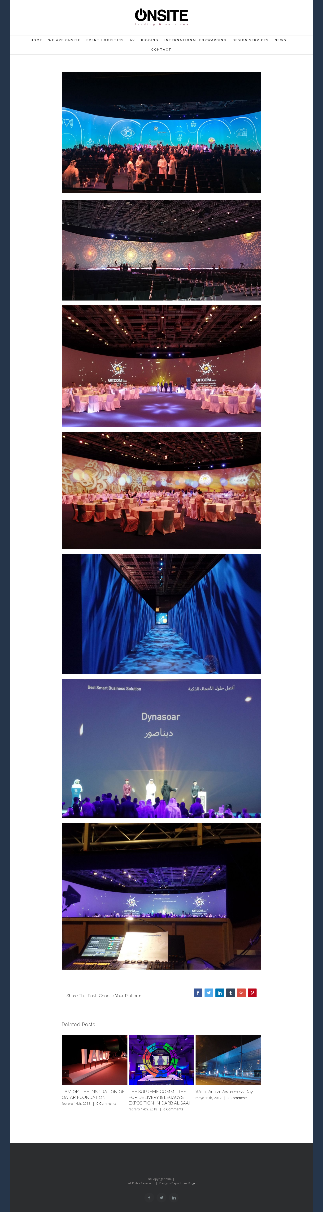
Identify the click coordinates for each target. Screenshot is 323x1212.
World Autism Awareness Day (224, 1091)
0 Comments (106, 1103)
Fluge (192, 1183)
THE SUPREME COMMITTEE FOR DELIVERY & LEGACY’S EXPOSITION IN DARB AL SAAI (159, 1097)
